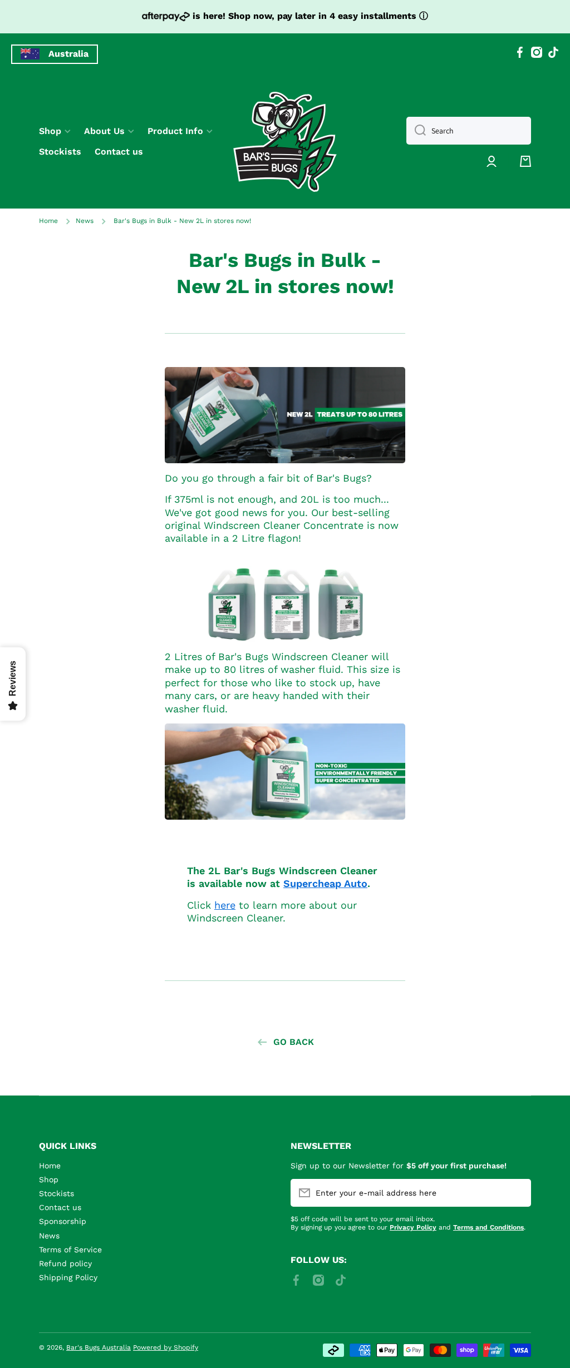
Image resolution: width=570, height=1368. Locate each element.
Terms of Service (70, 1249)
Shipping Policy (68, 1277)
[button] (525, 161)
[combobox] (468, 131)
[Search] (416, 131)
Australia (68, 53)
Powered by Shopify (165, 1347)
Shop (48, 1179)
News (85, 221)
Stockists (56, 1193)
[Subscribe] (517, 1193)
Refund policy (65, 1263)
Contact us (60, 1207)
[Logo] (285, 141)
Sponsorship (62, 1221)
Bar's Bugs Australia (98, 1347)
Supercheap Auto (325, 883)
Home (48, 221)
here (224, 905)
